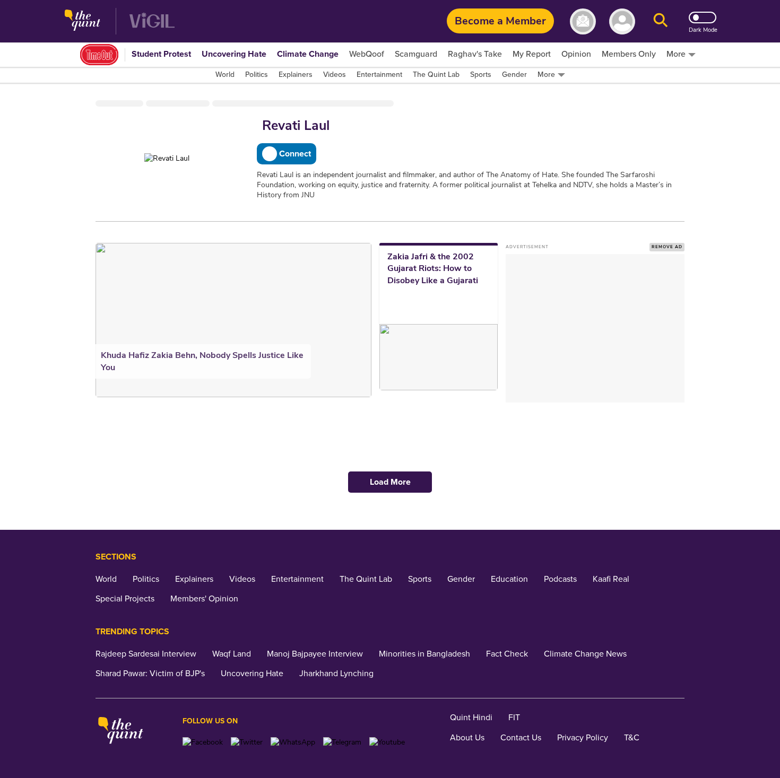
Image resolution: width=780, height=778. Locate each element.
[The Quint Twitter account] (247, 742)
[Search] (660, 21)
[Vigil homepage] (152, 21)
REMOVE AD (667, 247)
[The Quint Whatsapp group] (293, 742)
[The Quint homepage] (82, 21)
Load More (390, 482)
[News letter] (583, 21)
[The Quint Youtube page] (387, 742)
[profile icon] (622, 21)
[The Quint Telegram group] (342, 742)
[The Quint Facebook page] (203, 742)
